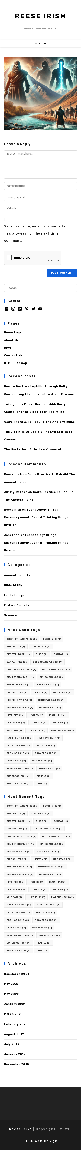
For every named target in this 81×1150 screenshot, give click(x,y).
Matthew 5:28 (62, 730)
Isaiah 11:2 (58, 715)
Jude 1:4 (38, 722)
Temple (44, 776)
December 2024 (17, 974)
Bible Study (13, 585)
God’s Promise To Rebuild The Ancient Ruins (39, 422)
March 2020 (13, 1014)
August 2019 (14, 1034)
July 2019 (12, 1044)
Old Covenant (18, 745)
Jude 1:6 (60, 722)
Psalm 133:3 (42, 760)
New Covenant (48, 738)
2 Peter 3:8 (40, 646)
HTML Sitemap (15, 363)
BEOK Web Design (40, 1141)
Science (10, 615)
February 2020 (16, 1024)
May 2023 (11, 984)
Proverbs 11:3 (46, 753)
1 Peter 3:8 (16, 646)
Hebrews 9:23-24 (51, 700)
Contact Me (13, 355)
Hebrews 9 (62, 692)
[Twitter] (33, 310)
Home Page (13, 332)
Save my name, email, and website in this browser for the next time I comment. (37, 233)
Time (42, 783)
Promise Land (18, 753)
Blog (7, 347)
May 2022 (11, 994)
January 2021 (15, 1004)
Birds (42, 654)
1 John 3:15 (52, 639)
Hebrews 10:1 (50, 707)
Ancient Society (17, 575)
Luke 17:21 (36, 730)
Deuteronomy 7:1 (20, 677)
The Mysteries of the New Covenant (33, 449)
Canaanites (17, 662)
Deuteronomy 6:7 (56, 669)
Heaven (40, 692)
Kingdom (14, 730)
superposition (19, 776)
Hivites (36, 715)
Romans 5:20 (49, 768)
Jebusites (16, 722)
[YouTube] (40, 310)
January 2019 (15, 1054)
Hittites (15, 715)
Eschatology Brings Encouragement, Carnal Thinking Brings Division (36, 517)
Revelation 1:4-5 (20, 768)
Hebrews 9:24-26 (20, 707)
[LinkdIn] (20, 310)
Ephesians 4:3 (51, 677)
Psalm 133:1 (16, 760)
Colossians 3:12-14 (21, 669)
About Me (11, 340)
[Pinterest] (26, 310)
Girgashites (17, 692)
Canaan (61, 654)
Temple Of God (19, 783)
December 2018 (16, 1064)
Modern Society (16, 605)
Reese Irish (40, 16)
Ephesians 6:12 (19, 684)
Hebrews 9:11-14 (19, 700)
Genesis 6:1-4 (48, 684)
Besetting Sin (18, 654)
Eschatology (14, 595)
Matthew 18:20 (19, 738)
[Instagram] (13, 310)
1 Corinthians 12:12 (22, 639)
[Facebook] (6, 310)
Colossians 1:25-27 (47, 662)
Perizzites (45, 745)
